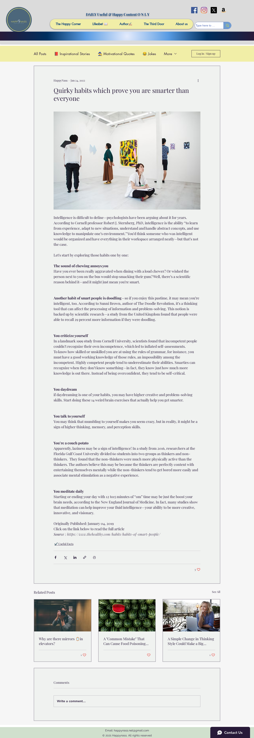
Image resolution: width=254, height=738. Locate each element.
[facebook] (194, 10)
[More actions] (198, 80)
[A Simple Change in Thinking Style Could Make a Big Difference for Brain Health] (191, 615)
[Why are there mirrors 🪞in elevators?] (62, 615)
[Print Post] (94, 557)
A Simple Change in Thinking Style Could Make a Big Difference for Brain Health (191, 641)
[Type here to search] (227, 25)
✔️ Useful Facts (63, 544)
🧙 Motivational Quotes (116, 53)
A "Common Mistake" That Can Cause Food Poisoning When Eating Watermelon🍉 (125, 641)
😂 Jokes (149, 53)
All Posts (40, 53)
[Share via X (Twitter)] (65, 557)
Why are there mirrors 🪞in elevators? (61, 641)
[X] (214, 10)
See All (216, 592)
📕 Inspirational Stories (72, 53)
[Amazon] (223, 10)
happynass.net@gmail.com (131, 730)
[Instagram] (204, 10)
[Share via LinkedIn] (75, 557)
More (168, 53)
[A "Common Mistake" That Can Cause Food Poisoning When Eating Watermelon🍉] (127, 615)
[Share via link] (85, 557)
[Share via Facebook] (55, 557)
